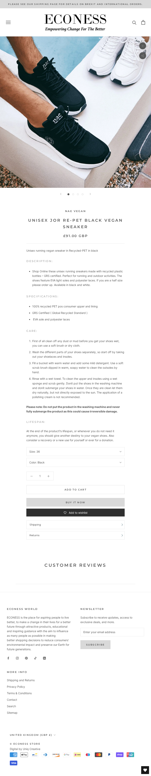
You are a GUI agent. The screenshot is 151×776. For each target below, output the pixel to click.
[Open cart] (143, 22)
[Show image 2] (73, 194)
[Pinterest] (26, 658)
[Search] (134, 22)
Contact (12, 699)
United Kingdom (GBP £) (31, 734)
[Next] (90, 194)
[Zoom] (142, 45)
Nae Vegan (75, 211)
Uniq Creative (31, 749)
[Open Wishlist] (145, 770)
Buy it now (76, 502)
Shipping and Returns (21, 680)
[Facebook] (8, 658)
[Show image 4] (83, 194)
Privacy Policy (16, 686)
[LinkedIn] (44, 658)
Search (11, 706)
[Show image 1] (68, 194)
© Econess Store (25, 743)
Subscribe (95, 644)
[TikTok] (35, 658)
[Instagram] (17, 658)
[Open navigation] (8, 22)
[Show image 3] (78, 194)
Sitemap (12, 712)
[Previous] (60, 194)
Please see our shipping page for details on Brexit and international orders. (75, 4)
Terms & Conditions (19, 693)
